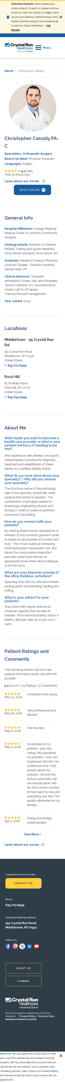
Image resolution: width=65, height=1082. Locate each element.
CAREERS (23, 981)
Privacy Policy (27, 1016)
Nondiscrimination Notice (21, 1019)
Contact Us (23, 883)
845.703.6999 (17, 365)
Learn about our (22, 181)
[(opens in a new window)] (8, 946)
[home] (19, 48)
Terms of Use (46, 1016)
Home (9, 71)
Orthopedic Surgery (37, 153)
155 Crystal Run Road (20, 923)
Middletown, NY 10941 (21, 927)
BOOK (30, 190)
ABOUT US (23, 968)
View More (31, 834)
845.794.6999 (17, 397)
